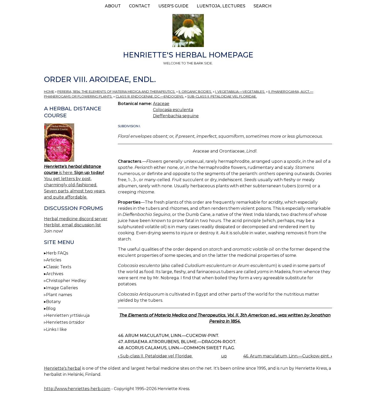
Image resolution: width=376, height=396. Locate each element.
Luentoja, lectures (221, 6)
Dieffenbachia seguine (176, 115)
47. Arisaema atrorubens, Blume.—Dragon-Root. (177, 341)
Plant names (59, 294)
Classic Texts (58, 266)
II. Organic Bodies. (195, 92)
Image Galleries (62, 287)
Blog (51, 308)
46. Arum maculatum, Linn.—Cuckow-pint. (168, 335)
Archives (54, 273)
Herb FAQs (57, 253)
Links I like (56, 329)
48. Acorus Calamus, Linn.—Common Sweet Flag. (176, 347)
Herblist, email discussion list (72, 225)
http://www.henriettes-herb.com (77, 388)
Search (262, 6)
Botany (53, 301)
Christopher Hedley (66, 280)
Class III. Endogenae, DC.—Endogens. (150, 96)
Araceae (161, 103)
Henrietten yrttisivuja (68, 315)
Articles (53, 260)
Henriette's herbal (62, 368)
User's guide (173, 6)
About (113, 6)
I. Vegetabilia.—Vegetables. (240, 92)
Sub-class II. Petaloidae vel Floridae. (222, 96)
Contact (139, 6)
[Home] (188, 31)
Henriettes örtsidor (65, 322)
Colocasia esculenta (173, 109)
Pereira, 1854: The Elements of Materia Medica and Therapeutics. (116, 92)
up (224, 356)
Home (49, 92)
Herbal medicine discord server (75, 218)
